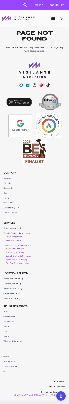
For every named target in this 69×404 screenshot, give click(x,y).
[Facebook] (21, 85)
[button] (25, 5)
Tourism (7, 336)
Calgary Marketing (12, 293)
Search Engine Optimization (18, 256)
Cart (6, 371)
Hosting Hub (9, 361)
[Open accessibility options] (61, 396)
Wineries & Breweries (13, 341)
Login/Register (10, 366)
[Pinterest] (41, 85)
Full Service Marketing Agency (17, 245)
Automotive (9, 321)
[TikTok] (48, 85)
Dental (6, 326)
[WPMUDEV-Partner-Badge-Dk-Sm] (19, 102)
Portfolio (7, 183)
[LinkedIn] (27, 85)
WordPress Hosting (14, 240)
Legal (6, 331)
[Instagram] (34, 85)
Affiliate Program (11, 207)
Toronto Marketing (12, 298)
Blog (5, 193)
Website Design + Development (17, 233)
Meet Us (7, 178)
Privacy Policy (59, 381)
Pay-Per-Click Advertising (17, 263)
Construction (9, 316)
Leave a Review (10, 212)
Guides (7, 356)
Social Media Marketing (16, 259)
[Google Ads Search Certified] (48, 125)
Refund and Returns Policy (53, 392)
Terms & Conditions (56, 386)
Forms (6, 198)
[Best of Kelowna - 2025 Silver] (50, 102)
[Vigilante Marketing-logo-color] (18, 18)
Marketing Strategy (15, 252)
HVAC (6, 311)
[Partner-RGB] (20, 126)
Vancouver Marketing (13, 278)
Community (9, 188)
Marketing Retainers (15, 248)
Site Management (14, 236)
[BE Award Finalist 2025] (34, 151)
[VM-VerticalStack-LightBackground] (34, 70)
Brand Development (12, 228)
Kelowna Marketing (12, 283)
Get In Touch (9, 202)
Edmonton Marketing (13, 288)
